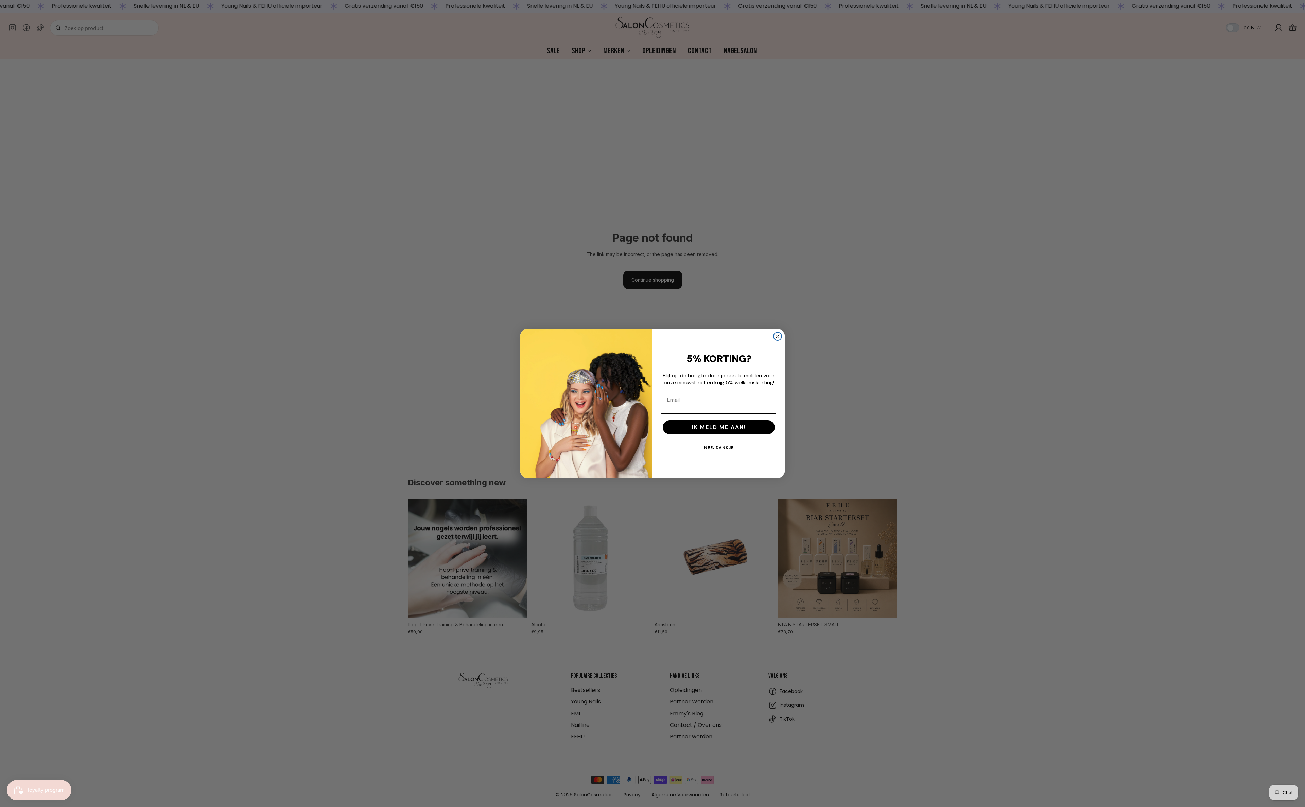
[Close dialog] (777, 336)
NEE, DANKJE (719, 447)
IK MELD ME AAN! (719, 427)
